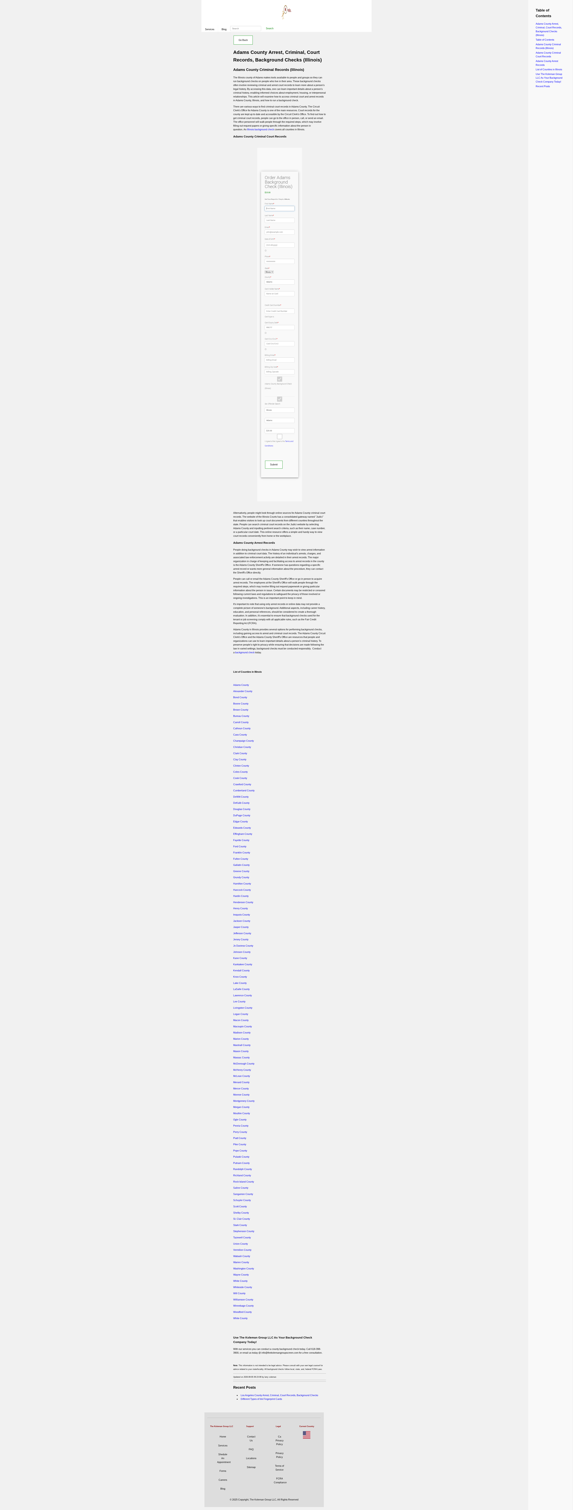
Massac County (241, 1057)
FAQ (251, 1449)
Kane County (240, 958)
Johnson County (242, 952)
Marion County (241, 1039)
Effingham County (242, 834)
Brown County (240, 710)
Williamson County (243, 1299)
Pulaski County (241, 1157)
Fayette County (241, 840)
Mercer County (241, 1088)
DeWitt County (241, 797)
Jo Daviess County (243, 945)
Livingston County (242, 1008)
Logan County (240, 1014)
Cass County (240, 734)
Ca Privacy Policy (280, 1440)
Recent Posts (543, 86)
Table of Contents (545, 40)
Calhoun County (242, 728)
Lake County (240, 983)
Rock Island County (243, 1181)
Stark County (240, 1225)
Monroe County (241, 1094)
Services (209, 29)
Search (270, 28)
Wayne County (241, 1274)
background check (245, 652)
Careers (223, 1480)
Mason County (241, 1051)
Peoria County (240, 1125)
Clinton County (241, 765)
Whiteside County (242, 1287)
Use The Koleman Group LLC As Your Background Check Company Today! (549, 78)
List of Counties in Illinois (549, 69)
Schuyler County (242, 1200)
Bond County (240, 697)
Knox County (240, 977)
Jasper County (241, 927)
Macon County (241, 1020)
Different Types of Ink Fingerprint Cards (261, 1399)
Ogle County (240, 1119)
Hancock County (242, 890)
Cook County (240, 778)
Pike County (239, 1144)
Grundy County (241, 877)
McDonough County (243, 1063)
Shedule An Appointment (224, 1458)
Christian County (242, 747)
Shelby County (241, 1212)
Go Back (243, 40)
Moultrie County (241, 1113)
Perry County (240, 1132)
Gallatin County (241, 865)
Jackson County (241, 921)
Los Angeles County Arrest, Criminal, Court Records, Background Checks (279, 1395)
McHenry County (242, 1070)
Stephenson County (243, 1231)
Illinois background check (260, 129)
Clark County (240, 753)
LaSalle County (241, 989)
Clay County (239, 759)
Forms (223, 1471)
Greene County (241, 871)
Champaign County (243, 741)
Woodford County (242, 1312)
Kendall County (241, 970)
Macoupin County (242, 1026)
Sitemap (251, 1467)
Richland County (242, 1175)
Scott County (240, 1206)
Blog (224, 29)
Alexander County (242, 691)
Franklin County (241, 852)
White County (240, 1281)
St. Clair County (241, 1219)
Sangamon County (243, 1194)
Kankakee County (242, 964)
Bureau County (241, 716)
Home (223, 1436)
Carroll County (241, 722)
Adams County (241, 685)
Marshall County (242, 1045)
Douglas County (241, 809)
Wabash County (241, 1256)
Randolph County (242, 1169)
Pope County (240, 1150)
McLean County (241, 1076)
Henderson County (243, 902)
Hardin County (241, 896)
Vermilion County (242, 1250)
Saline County (240, 1188)
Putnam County (241, 1163)
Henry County (240, 908)
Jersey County (240, 939)
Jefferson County (242, 933)
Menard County (241, 1082)
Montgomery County (244, 1101)
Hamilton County (242, 883)
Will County (239, 1293)
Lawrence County (242, 995)
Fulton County (240, 859)
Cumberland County (244, 790)
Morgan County (241, 1107)
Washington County (243, 1268)
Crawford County (242, 784)
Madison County (242, 1032)
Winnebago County (243, 1305)
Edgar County (240, 821)
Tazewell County (242, 1237)
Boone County (240, 703)
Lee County (239, 1001)
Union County (240, 1244)
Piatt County (239, 1138)
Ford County (239, 846)
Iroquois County (241, 914)
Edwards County (242, 828)
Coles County (240, 772)
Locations (251, 1458)
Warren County (241, 1262)
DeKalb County (241, 803)
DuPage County (241, 815)
